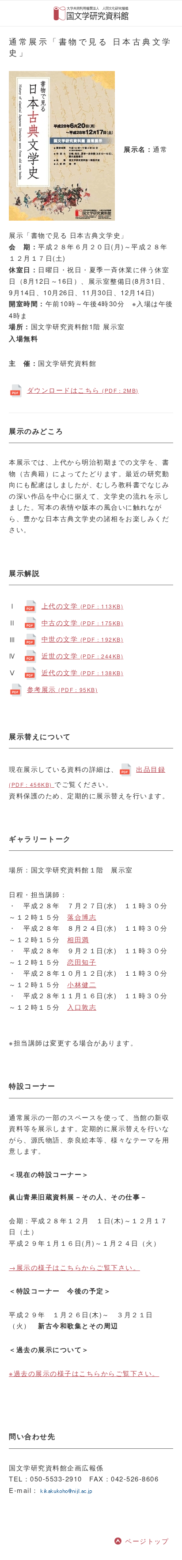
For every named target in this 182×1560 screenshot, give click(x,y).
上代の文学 (82, 605)
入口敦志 (81, 1006)
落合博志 (81, 916)
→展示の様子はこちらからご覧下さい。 (74, 1267)
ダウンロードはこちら (83, 390)
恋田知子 (81, 961)
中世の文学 (82, 638)
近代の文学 (82, 672)
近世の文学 (82, 655)
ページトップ (147, 1540)
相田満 (78, 939)
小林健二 (81, 984)
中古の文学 (82, 622)
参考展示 (62, 689)
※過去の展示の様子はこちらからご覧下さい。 (84, 1373)
